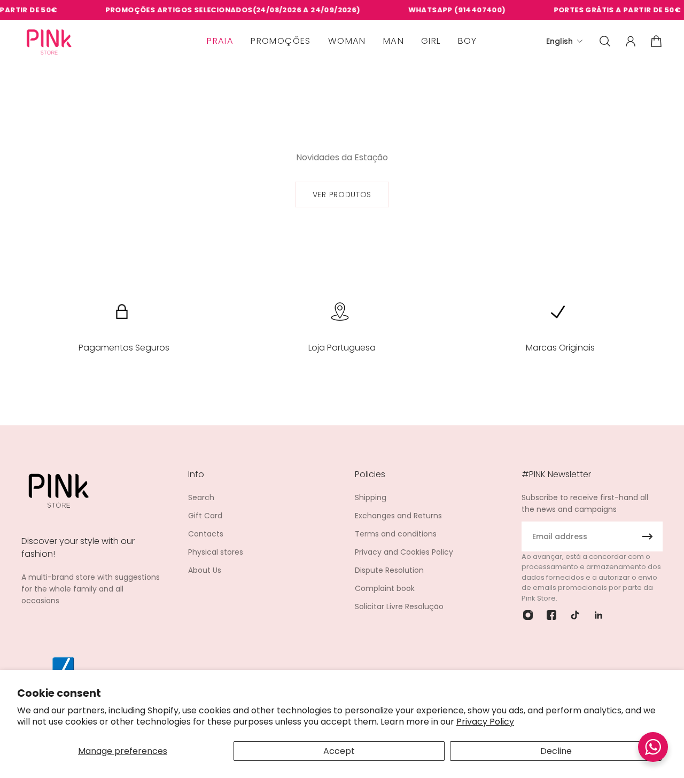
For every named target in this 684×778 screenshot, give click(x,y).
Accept (339, 751)
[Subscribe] (648, 536)
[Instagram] (528, 615)
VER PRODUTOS (342, 194)
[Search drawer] (605, 41)
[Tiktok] (575, 615)
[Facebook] (551, 615)
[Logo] (49, 41)
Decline (556, 751)
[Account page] (630, 41)
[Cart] (656, 41)
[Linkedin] (598, 615)
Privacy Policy (485, 721)
